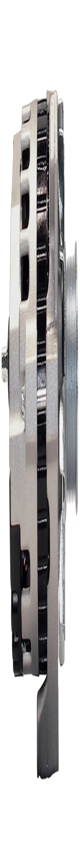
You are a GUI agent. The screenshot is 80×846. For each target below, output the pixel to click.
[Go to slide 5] (5, 338)
